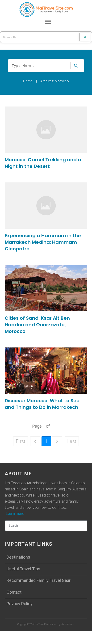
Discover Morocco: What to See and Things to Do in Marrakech (42, 403)
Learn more (15, 513)
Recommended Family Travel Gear (39, 580)
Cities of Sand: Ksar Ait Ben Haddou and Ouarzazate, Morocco (37, 325)
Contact (14, 592)
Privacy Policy (20, 603)
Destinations (18, 557)
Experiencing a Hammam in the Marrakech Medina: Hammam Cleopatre (43, 242)
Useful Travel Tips (23, 568)
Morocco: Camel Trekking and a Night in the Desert (43, 163)
